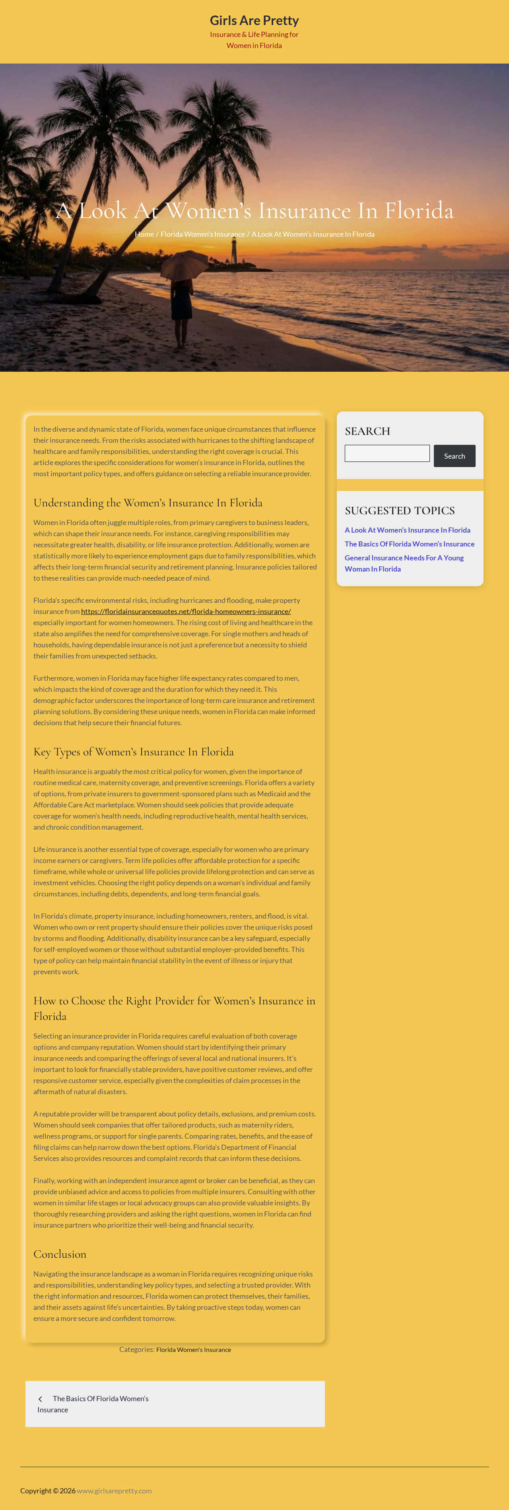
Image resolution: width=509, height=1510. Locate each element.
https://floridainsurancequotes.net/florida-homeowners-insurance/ (186, 611)
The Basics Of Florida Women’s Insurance (410, 543)
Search (454, 456)
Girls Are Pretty (254, 20)
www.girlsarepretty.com (114, 1490)
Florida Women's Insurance (193, 1349)
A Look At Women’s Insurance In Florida (407, 529)
